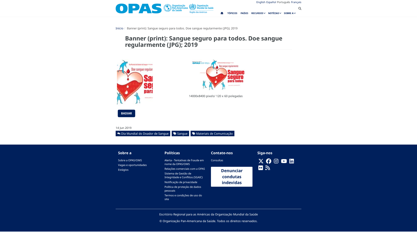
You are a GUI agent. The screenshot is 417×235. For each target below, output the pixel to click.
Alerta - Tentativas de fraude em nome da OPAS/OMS (184, 162)
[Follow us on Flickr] (260, 169)
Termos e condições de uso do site (183, 197)
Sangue (182, 133)
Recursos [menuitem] (257, 13)
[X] (261, 162)
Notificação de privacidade (181, 182)
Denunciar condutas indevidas (232, 176)
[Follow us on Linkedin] (291, 162)
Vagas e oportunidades (132, 165)
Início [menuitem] (222, 14)
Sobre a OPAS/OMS (130, 160)
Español (271, 2)
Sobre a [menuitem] (289, 13)
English (260, 2)
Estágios (123, 170)
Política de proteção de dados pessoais (183, 188)
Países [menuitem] (244, 13)
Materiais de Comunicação (214, 133)
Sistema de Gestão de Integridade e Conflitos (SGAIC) (184, 175)
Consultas (217, 160)
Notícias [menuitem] (273, 13)
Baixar (126, 113)
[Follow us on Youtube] (284, 162)
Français (296, 2)
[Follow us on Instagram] (276, 162)
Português (283, 2)
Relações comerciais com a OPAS (185, 169)
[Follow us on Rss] (267, 169)
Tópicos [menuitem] (232, 13)
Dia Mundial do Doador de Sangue (145, 133)
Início (119, 28)
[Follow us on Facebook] (268, 162)
